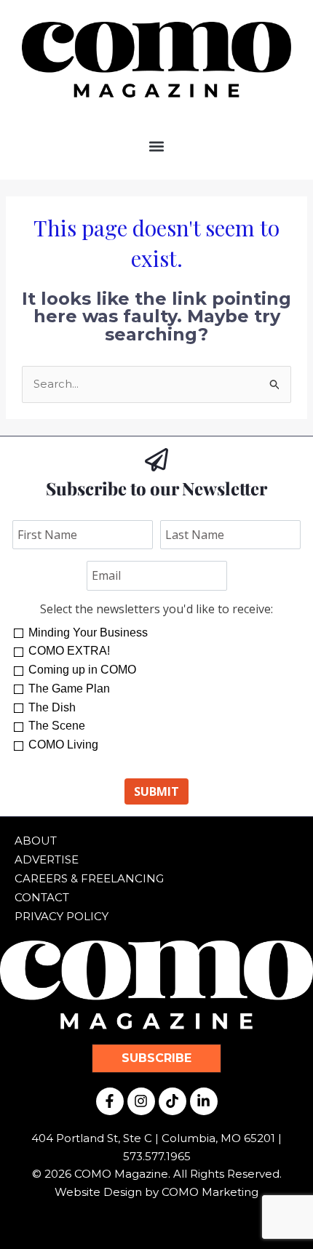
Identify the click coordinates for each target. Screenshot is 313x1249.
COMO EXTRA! (69, 651)
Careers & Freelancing (89, 878)
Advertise (47, 859)
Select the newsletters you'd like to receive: (156, 609)
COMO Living (63, 744)
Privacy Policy (61, 916)
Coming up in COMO (82, 669)
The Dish (52, 707)
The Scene (56, 725)
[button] (157, 146)
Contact (42, 897)
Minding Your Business (88, 632)
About (36, 840)
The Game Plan (69, 688)
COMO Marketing (210, 1192)
